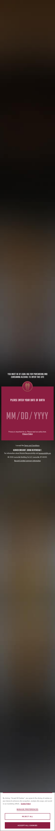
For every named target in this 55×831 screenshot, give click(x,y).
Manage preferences (27, 809)
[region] (27, 811)
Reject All (27, 816)
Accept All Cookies (27, 825)
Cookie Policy (26, 804)
